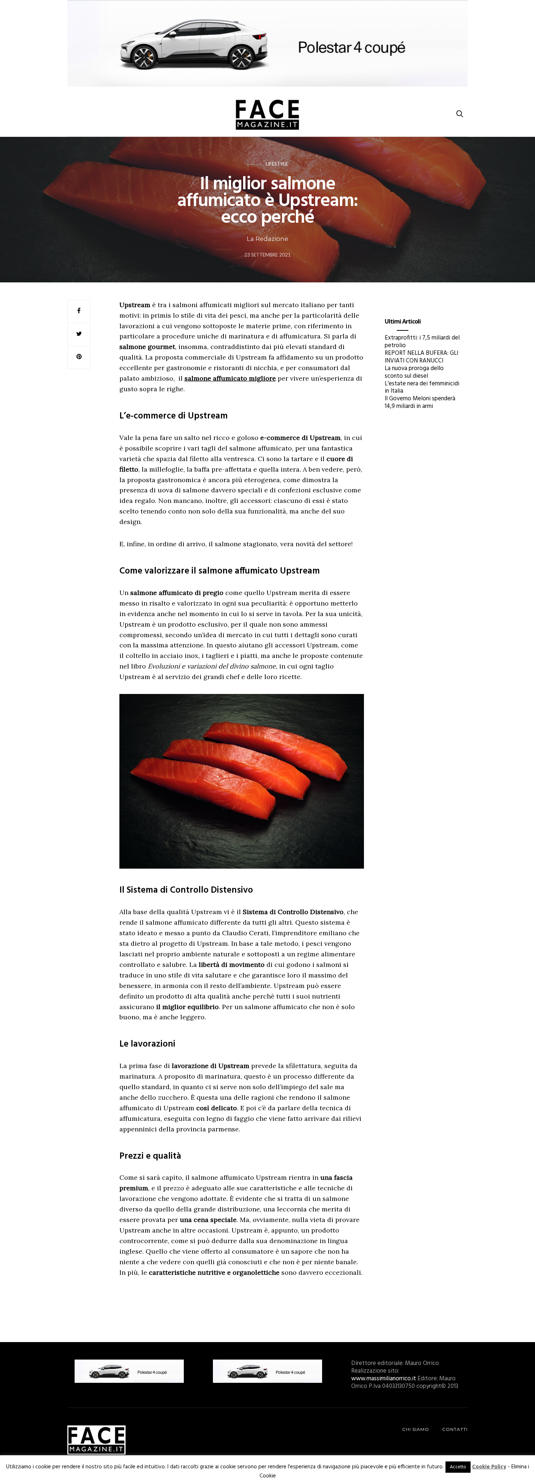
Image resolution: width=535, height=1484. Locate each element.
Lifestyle (277, 164)
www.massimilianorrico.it (383, 1379)
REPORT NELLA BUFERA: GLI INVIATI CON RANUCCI (421, 357)
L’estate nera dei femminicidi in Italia (422, 387)
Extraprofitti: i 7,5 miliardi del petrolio (422, 341)
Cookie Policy (489, 1467)
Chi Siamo (415, 1429)
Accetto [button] (458, 1467)
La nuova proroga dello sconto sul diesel (414, 372)
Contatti (455, 1429)
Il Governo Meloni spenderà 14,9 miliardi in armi (420, 402)
